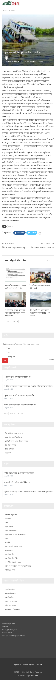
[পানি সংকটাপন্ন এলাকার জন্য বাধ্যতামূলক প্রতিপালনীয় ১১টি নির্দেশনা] (40, 299)
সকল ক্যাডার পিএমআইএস (12, 609)
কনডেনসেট (8, 453)
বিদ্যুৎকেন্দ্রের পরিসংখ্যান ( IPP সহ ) (15, 534)
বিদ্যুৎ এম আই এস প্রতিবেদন (13, 546)
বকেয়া (6, 522)
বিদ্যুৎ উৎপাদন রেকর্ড (10, 530)
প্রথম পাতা (17, 664)
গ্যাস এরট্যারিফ (9, 449)
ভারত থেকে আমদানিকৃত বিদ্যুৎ (13, 437)
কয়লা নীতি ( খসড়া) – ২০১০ (13, 562)
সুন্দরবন (9, 226)
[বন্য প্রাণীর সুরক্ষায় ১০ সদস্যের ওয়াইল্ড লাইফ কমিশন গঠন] (15, 275)
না (9, 353)
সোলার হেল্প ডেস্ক (10, 570)
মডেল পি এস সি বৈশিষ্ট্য (11, 558)
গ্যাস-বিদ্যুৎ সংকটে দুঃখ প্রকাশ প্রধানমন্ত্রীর (19, 395)
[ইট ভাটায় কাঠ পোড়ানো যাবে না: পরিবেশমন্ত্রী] (40, 275)
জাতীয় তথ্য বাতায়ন (10, 605)
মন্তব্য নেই (11, 357)
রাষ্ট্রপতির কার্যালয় (10, 589)
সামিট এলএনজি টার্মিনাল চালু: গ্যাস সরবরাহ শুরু (20, 405)
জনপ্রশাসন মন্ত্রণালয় (11, 601)
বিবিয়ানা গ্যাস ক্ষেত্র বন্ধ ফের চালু (13, 247)
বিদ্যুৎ (6, 538)
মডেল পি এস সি (9, 554)
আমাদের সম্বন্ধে (28, 664)
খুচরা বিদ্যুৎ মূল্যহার (10, 445)
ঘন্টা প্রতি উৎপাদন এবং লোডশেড (14, 433)
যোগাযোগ (39, 664)
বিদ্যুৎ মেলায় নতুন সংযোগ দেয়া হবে (42, 247)
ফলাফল (51, 360)
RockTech (34, 676)
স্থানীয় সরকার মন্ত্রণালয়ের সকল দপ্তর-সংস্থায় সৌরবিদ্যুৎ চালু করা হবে (28, 386)
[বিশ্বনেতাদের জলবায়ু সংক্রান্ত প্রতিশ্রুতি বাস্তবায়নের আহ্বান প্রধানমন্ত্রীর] (15, 299)
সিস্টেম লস (8, 519)
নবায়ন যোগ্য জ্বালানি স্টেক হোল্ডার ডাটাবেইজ (18, 566)
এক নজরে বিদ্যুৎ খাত (11, 515)
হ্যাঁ (9, 348)
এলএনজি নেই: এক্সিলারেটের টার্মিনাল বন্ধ (17, 377)
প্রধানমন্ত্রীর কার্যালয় (10, 593)
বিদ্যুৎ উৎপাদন (9, 526)
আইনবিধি (7, 542)
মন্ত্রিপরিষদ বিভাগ (9, 597)
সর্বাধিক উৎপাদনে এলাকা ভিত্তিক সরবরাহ (16, 441)
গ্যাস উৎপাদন (9, 550)
